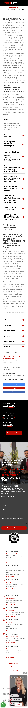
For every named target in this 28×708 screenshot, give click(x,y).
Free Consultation (14, 433)
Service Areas (14, 670)
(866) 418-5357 (10, 604)
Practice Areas (14, 663)
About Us (14, 667)
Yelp (15, 388)
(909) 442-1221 (10, 643)
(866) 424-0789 (10, 562)
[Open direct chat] (24, 673)
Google (15, 384)
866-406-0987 (11, 479)
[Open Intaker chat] (12, 707)
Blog (14, 672)
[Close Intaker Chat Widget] (26, 673)
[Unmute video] (18, 688)
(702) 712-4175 (10, 630)
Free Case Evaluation (14, 528)
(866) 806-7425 (14, 8)
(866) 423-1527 (10, 576)
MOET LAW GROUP (9, 355)
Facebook (15, 392)
